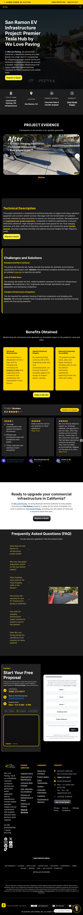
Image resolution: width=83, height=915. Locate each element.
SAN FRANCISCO (10, 866)
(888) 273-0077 (72, 2)
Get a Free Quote (62, 802)
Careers (40, 786)
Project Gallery (43, 777)
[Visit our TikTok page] (5, 849)
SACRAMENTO (65, 866)
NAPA (38, 868)
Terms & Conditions (66, 809)
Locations (41, 796)
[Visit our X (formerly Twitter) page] (10, 839)
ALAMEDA (21, 866)
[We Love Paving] (5, 6)
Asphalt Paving (27, 774)
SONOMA (32, 868)
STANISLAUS (58, 868)
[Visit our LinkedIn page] (10, 846)
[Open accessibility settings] (4, 905)
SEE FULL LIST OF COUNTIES (41, 872)
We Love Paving (20, 504)
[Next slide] (77, 156)
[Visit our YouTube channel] (10, 842)
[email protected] (16, 698)
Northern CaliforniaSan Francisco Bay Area (66, 772)
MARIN (74, 866)
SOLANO (23, 868)
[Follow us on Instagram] (5, 842)
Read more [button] (35, 431)
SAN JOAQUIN (47, 868)
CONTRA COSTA (43, 866)
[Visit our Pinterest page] (5, 846)
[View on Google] (31, 461)
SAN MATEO (54, 866)
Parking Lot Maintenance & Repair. (27, 797)
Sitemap (76, 808)
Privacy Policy (57, 809)
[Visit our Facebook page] (5, 839)
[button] (1, 440)
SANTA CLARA (31, 866)
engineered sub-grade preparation (20, 221)
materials (18, 272)
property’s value (12, 370)
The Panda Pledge (33, 509)
